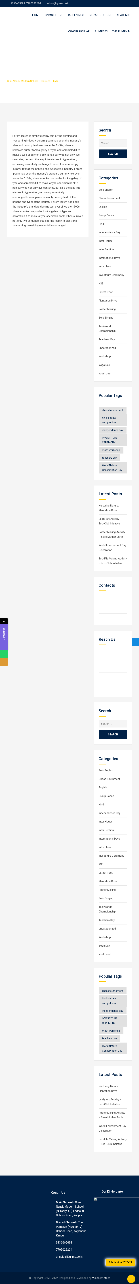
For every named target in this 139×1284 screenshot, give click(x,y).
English (103, 206)
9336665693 (64, 1242)
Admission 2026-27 (120, 1262)
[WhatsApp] (4, 654)
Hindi (101, 223)
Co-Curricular (79, 31)
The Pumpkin (121, 31)
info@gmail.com (114, 617)
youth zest (105, 373)
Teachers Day (107, 339)
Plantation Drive (108, 300)
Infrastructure (100, 15)
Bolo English (106, 189)
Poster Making (107, 309)
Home (36, 15)
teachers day (109, 457)
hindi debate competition (109, 420)
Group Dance (106, 215)
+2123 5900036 (114, 609)
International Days (109, 258)
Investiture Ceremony (112, 275)
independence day (112, 430)
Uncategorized (107, 348)
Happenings (75, 15)
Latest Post (106, 292)
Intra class (105, 266)
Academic (123, 15)
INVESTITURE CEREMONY (109, 440)
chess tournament (112, 410)
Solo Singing (106, 317)
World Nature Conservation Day (112, 467)
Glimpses (101, 31)
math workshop (111, 450)
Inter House (106, 241)
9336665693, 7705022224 (25, 3)
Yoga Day (104, 365)
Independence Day (109, 232)
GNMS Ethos (53, 15)
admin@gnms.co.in (58, 3)
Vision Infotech (101, 1278)
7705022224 (64, 1249)
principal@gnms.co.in (69, 1256)
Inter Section (106, 249)
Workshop (105, 356)
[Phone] (4, 662)
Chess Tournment (109, 198)
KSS (101, 283)
